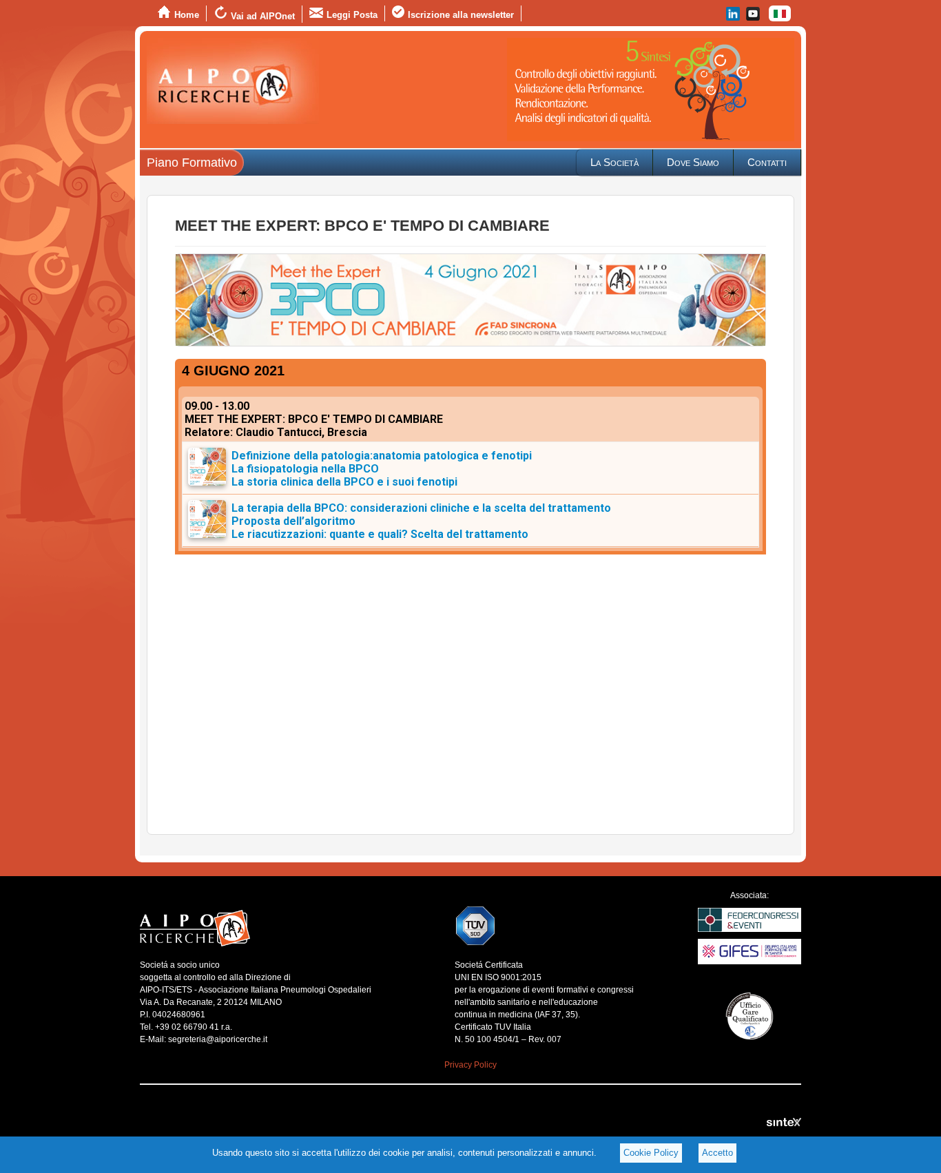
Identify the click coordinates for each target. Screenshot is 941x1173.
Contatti (767, 162)
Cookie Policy (651, 1153)
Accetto (717, 1153)
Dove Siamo (693, 162)
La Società (614, 162)
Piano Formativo (192, 162)
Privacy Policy (470, 1065)
